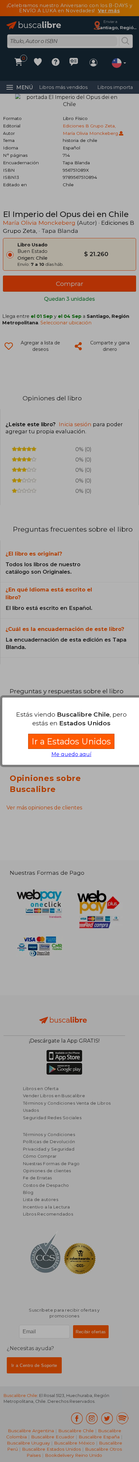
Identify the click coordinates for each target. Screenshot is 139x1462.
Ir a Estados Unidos (71, 741)
